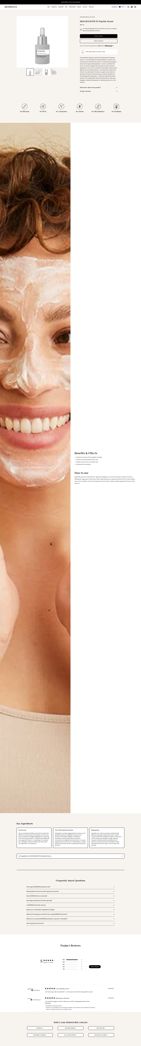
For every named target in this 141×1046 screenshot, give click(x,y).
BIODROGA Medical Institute (87, 17)
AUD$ (122, 7)
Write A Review (95, 966)
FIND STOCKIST (98, 41)
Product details (85, 91)
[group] (70, 2)
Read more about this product (90, 87)
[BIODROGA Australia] (11, 7)
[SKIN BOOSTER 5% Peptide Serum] (30, 72)
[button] (128, 7)
